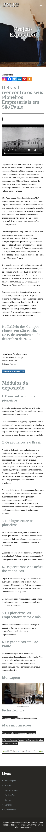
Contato (8, 804)
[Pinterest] (24, 79)
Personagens (10, 780)
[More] (29, 79)
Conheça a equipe (9, 718)
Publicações (9, 795)
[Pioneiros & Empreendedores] (11, 4)
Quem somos (10, 809)
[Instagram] (4, 79)
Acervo (7, 785)
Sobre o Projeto (11, 790)
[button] (18, 706)
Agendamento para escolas (13, 371)
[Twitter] (14, 79)
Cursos (7, 800)
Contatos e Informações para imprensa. (19, 733)
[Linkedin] (19, 79)
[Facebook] (9, 79)
